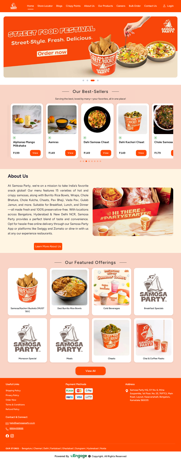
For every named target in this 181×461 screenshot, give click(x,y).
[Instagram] (12, 436)
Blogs (59, 5)
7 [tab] (97, 161)
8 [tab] (100, 161)
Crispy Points (73, 5)
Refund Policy (12, 409)
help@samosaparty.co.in (22, 423)
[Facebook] (7, 436)
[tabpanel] (27, 131)
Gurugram (80, 448)
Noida (103, 448)
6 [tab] (94, 161)
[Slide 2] (87, 80)
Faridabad (55, 448)
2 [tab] (83, 161)
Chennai (38, 448)
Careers (120, 5)
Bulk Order (135, 5)
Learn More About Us (48, 246)
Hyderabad (92, 448)
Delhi (46, 448)
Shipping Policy (13, 390)
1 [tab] (80, 161)
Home (30, 5)
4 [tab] (89, 161)
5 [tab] (92, 161)
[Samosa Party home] (14, 6)
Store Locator (45, 5)
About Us (89, 5)
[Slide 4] (98, 80)
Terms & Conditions (15, 404)
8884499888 (16, 428)
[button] (27, 131)
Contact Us (150, 5)
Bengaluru (27, 448)
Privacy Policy (12, 395)
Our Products (105, 5)
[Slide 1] (83, 80)
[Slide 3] (93, 80)
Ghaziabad (67, 448)
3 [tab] (86, 161)
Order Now (11, 400)
